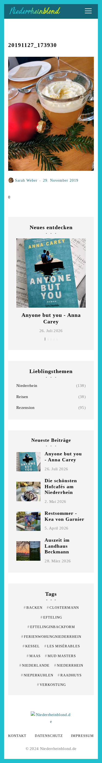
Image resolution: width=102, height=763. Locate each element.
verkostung (51, 685)
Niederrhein (26, 385)
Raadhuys (70, 675)
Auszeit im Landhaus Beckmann (57, 545)
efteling (51, 617)
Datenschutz (49, 736)
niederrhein (68, 665)
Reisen (22, 397)
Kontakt (17, 736)
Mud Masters (60, 656)
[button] (45, 339)
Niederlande (34, 665)
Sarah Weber (26, 180)
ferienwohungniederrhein (51, 637)
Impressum (82, 736)
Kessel (31, 646)
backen (33, 608)
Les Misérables (62, 646)
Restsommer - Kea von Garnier (64, 516)
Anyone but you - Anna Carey (63, 456)
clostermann (63, 608)
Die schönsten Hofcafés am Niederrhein (61, 486)
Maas (34, 656)
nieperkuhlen (37, 675)
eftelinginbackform (51, 627)
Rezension (25, 407)
